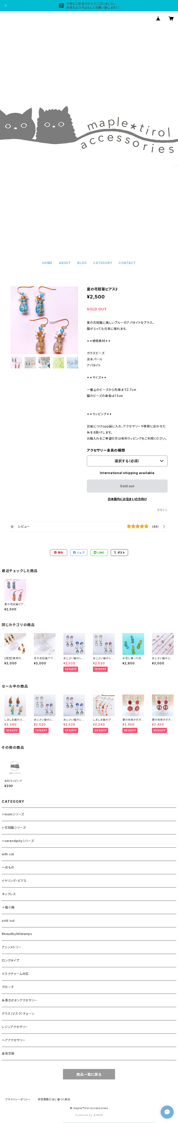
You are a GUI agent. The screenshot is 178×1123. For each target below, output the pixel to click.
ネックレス (9, 894)
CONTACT (127, 263)
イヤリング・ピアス (14, 880)
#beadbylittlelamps (17, 934)
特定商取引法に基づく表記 (54, 1099)
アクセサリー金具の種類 (106, 450)
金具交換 (8, 1053)
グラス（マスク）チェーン (18, 1013)
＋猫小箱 (8, 907)
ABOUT (65, 263)
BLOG (82, 263)
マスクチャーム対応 (15, 974)
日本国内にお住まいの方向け (127, 499)
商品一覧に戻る (89, 1074)
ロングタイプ (10, 960)
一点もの (8, 867)
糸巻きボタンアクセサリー (19, 1000)
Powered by (84, 1115)
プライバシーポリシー (18, 1099)
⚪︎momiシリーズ (13, 814)
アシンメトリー (11, 947)
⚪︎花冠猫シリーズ (14, 827)
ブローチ (8, 987)
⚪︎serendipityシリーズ (18, 841)
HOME (47, 263)
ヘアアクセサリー (13, 1040)
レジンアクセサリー (15, 1027)
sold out (8, 920)
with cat (8, 854)
